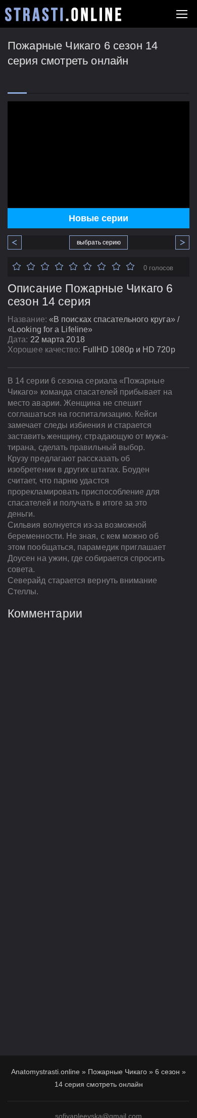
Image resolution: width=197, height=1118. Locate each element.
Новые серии (98, 218)
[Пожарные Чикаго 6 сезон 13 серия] (18, 242)
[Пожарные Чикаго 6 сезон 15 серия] (178, 242)
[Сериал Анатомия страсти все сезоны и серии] (63, 14)
